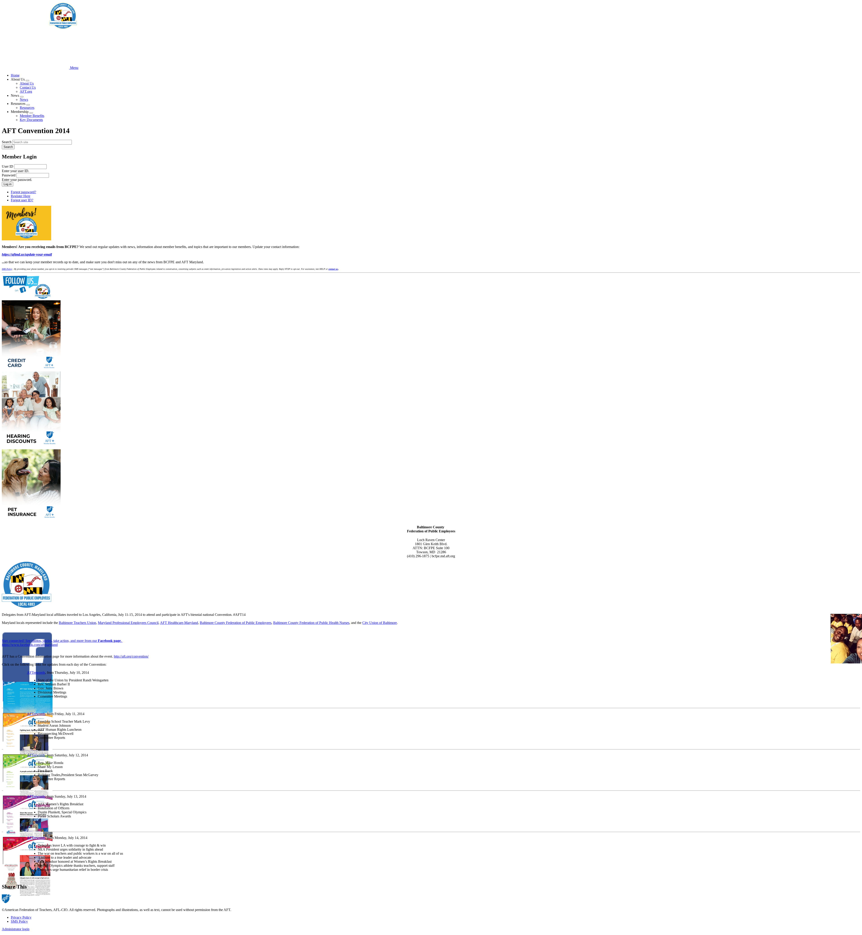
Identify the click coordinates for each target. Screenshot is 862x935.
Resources (27, 108)
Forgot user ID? (22, 200)
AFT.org (26, 91)
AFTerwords (36, 672)
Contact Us (28, 87)
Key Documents (31, 120)
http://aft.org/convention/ (131, 656)
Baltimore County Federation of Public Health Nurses (311, 623)
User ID (7, 166)
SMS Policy (19, 921)
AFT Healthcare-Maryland (179, 623)
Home (15, 75)
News (24, 99)
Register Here (20, 196)
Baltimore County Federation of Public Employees (235, 623)
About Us (27, 83)
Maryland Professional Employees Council (128, 623)
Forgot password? (23, 192)
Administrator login (15, 929)
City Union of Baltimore (379, 623)
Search (6, 142)
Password (8, 175)
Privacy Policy (21, 917)
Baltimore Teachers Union (77, 623)
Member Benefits (32, 116)
